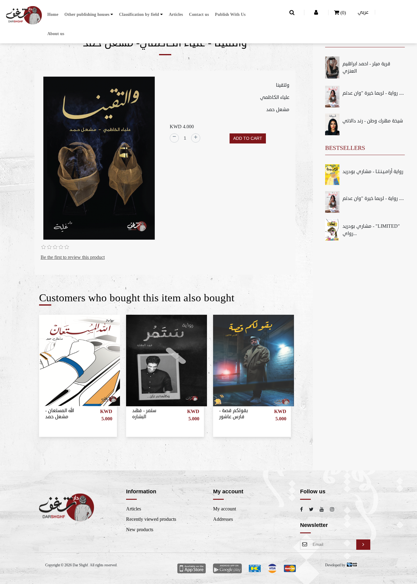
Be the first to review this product (73, 257)
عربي (363, 12)
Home (52, 14)
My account (224, 509)
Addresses (223, 519)
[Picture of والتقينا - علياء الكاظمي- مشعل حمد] (99, 159)
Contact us (199, 14)
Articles (176, 14)
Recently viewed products (151, 519)
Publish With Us (230, 14)
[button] (88, 14)
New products (139, 529)
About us (55, 34)
